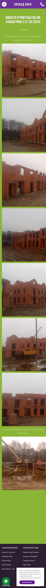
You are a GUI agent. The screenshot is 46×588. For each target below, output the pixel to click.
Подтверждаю (27, 582)
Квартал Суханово (8, 552)
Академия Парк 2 (29, 561)
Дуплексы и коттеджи (30, 548)
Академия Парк (7, 556)
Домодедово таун (8, 569)
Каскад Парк (23, 4)
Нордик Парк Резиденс (31, 552)
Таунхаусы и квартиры (10, 548)
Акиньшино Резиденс (30, 556)
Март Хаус (27, 565)
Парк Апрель (6, 565)
